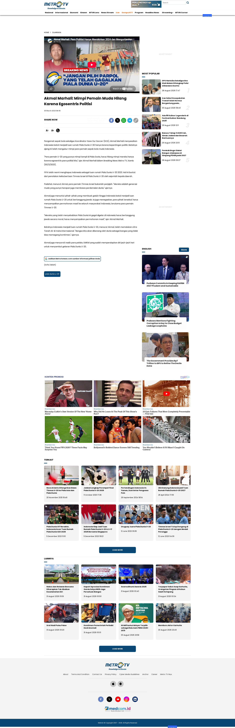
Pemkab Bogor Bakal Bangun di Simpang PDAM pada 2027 (174, 153)
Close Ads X (207, 16)
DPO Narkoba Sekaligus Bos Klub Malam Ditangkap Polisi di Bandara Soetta (175, 83)
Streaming (167, 12)
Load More (117, 550)
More (184, 249)
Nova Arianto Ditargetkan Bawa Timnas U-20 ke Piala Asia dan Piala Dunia (61, 490)
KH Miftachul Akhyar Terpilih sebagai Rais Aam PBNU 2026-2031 (135, 628)
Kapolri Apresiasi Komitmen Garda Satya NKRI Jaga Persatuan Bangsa (97, 589)
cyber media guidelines (129, 674)
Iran (118, 12)
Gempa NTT (127, 12)
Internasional (61, 12)
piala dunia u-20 (52, 274)
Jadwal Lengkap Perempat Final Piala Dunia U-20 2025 (99, 489)
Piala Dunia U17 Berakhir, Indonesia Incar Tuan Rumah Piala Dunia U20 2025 (60, 529)
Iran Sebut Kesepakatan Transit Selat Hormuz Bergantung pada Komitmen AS (173, 102)
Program (139, 12)
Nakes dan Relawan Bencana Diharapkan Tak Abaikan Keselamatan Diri (60, 589)
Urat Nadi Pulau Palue (57, 625)
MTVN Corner (181, 12)
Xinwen (83, 12)
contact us (97, 674)
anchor (145, 674)
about (65, 674)
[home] (117, 666)
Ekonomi (74, 12)
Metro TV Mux (166, 674)
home (46, 32)
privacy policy (110, 674)
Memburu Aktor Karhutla (170, 625)
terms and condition (80, 674)
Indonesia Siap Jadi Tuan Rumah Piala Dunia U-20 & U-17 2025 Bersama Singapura (98, 529)
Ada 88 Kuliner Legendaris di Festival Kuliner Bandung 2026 (175, 118)
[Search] (187, 2)
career (154, 674)
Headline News (152, 12)
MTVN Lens (94, 12)
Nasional (49, 12)
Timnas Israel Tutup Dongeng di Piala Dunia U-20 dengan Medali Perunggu (173, 529)
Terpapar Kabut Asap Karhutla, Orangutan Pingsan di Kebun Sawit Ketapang (173, 589)
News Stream (107, 12)
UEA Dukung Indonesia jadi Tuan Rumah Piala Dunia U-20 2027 (173, 489)
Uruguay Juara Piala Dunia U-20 (136, 526)
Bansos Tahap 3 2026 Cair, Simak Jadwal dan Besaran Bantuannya (174, 135)
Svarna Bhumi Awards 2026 (133, 586)
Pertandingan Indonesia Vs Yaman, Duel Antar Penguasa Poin (134, 490)
